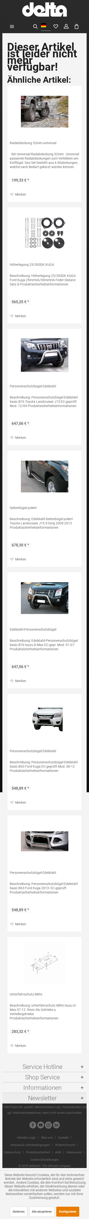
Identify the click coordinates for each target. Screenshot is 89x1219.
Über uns (47, 1137)
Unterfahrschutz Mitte (26, 994)
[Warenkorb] (76, 26)
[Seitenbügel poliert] (44, 476)
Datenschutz (12, 1152)
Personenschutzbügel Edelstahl (33, 386)
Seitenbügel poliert (23, 508)
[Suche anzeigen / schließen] (35, 26)
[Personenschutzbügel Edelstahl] (44, 355)
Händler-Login (26, 1137)
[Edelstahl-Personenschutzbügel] (44, 598)
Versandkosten (71, 1107)
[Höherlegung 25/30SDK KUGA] (44, 233)
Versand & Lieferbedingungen (30, 1145)
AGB (58, 1152)
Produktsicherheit (38, 1152)
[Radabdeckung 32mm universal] (44, 111)
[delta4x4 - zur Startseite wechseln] (44, 9)
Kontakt (63, 1137)
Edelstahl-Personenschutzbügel (33, 629)
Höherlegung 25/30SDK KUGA (32, 264)
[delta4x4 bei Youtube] (40, 1125)
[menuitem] (12, 26)
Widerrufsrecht (65, 1145)
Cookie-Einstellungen (44, 1159)
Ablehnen (19, 1211)
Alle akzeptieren (42, 1211)
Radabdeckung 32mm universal (33, 143)
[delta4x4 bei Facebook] (32, 1125)
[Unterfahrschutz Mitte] (44, 963)
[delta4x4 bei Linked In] (56, 1125)
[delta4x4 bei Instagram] (48, 1125)
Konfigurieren (67, 1211)
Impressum (74, 1152)
